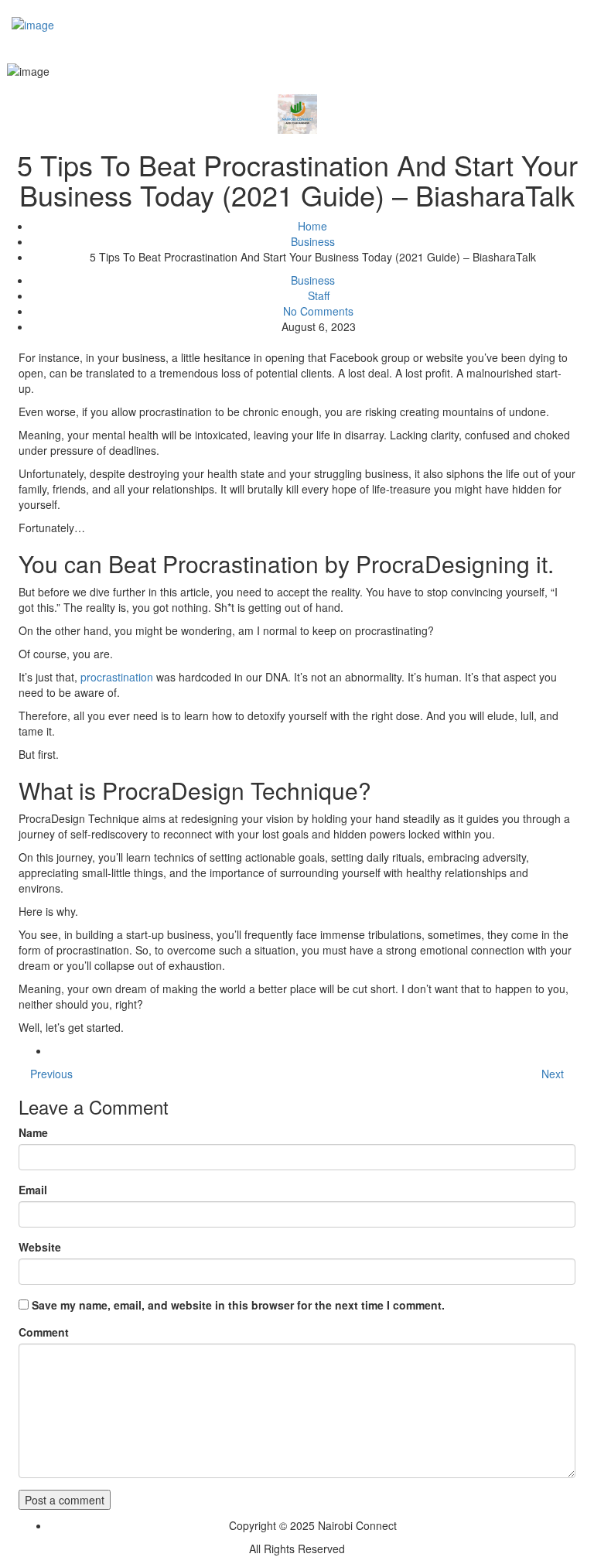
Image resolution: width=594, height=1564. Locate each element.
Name (33, 1132)
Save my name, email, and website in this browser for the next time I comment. (238, 1305)
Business (313, 241)
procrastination (116, 677)
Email (33, 1189)
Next (554, 1073)
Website (40, 1247)
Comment (44, 1332)
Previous (50, 1073)
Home (312, 226)
